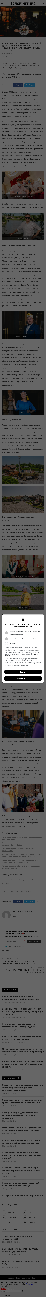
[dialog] (23, 648)
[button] (23, 643)
